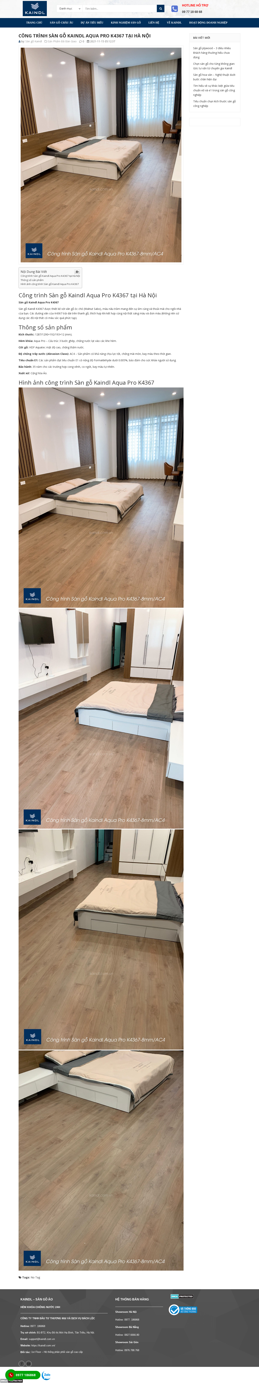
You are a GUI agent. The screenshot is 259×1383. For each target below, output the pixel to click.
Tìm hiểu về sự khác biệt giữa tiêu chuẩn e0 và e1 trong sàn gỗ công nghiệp (214, 90)
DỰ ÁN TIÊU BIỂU (92, 22)
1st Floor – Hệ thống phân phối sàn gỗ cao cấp (57, 1352)
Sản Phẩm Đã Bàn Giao (62, 41)
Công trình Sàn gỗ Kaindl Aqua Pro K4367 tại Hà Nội (50, 276)
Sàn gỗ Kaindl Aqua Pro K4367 (39, 302)
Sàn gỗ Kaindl (33, 41)
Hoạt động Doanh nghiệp (208, 22)
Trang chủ (34, 22)
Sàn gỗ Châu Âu (61, 22)
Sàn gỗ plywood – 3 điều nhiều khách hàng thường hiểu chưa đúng (212, 52)
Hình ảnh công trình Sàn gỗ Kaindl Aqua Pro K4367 (50, 284)
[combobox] (69, 8)
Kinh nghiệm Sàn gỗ (126, 22)
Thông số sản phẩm (32, 280)
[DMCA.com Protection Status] (182, 1296)
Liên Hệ (153, 22)
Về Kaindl (174, 22)
